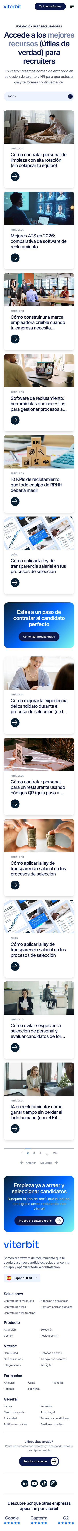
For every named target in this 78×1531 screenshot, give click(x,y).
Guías (31, 1382)
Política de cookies (15, 1424)
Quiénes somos (13, 1359)
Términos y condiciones (55, 1418)
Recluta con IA (49, 1335)
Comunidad (11, 1353)
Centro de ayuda (14, 1412)
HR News (34, 1388)
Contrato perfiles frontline (19, 1312)
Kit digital (46, 1365)
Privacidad (10, 1418)
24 (55, 1152)
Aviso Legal (48, 1412)
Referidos (46, 1406)
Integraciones (12, 1365)
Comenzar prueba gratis (39, 636)
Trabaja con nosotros (53, 1359)
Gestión (8, 1335)
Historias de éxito (51, 1353)
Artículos (9, 1382)
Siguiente (46, 1162)
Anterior (31, 1162)
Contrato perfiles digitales (56, 1306)
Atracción (10, 1329)
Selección (46, 1329)
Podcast (9, 1388)
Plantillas (58, 1382)
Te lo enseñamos (50, 6)
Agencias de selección (54, 1300)
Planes (8, 1406)
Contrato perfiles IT (16, 1306)
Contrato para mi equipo (19, 1300)
